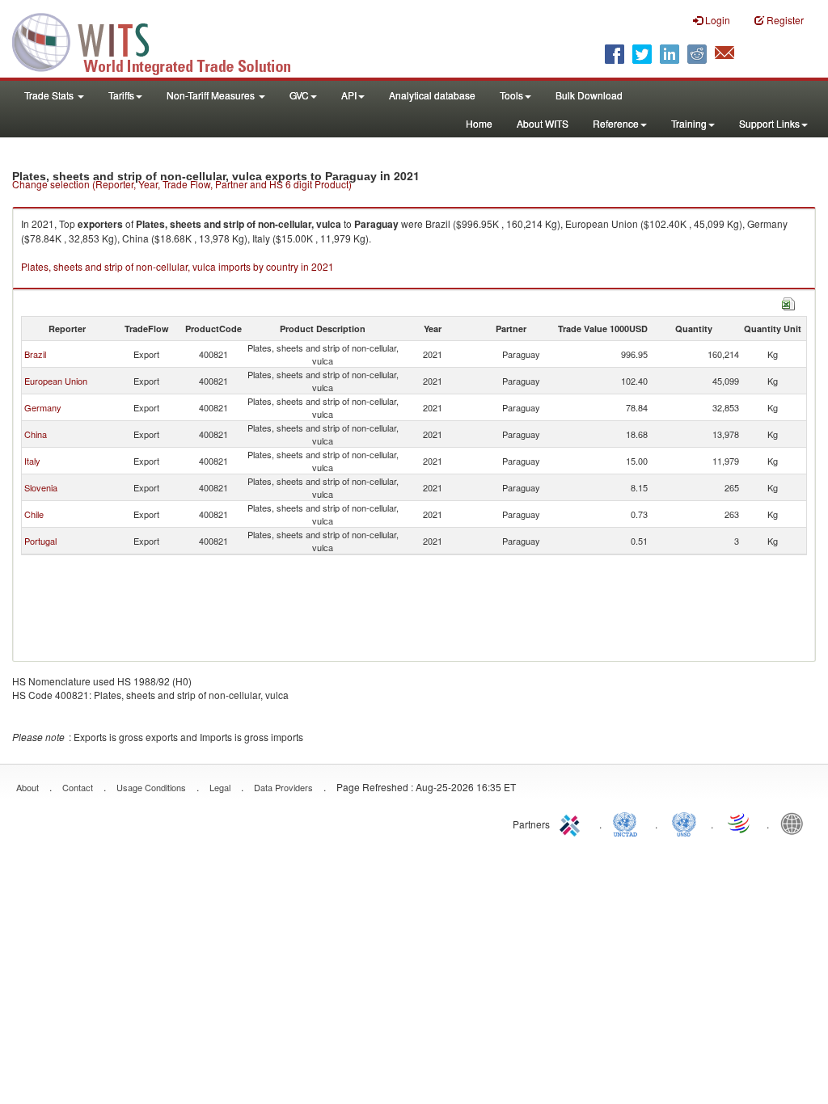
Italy (32, 460)
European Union (55, 380)
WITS (161, 40)
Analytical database (432, 95)
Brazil (35, 354)
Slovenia (40, 487)
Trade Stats (50, 95)
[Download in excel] (788, 302)
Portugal (40, 540)
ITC (572, 823)
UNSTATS (684, 823)
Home (479, 123)
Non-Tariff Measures (212, 95)
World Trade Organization (740, 823)
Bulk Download (589, 95)
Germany (42, 407)
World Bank (795, 823)
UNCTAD (628, 823)
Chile (34, 514)
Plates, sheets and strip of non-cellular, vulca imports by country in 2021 (177, 266)
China (35, 434)
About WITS (542, 123)
